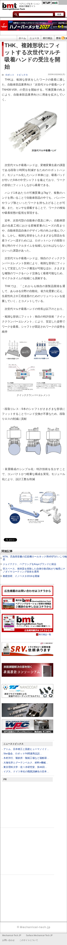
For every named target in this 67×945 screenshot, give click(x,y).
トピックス (22, 75)
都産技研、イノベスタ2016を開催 (21, 576)
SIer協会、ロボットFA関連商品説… (22, 753)
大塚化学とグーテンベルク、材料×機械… (25, 762)
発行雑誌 (47, 38)
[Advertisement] (27, 804)
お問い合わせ (8, 940)
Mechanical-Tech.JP (11, 935)
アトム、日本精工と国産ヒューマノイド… (26, 749)
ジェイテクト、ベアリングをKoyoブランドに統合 (29, 564)
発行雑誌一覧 (45, 634)
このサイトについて (28, 940)
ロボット (9, 75)
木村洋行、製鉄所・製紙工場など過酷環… (26, 758)
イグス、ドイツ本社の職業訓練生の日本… (26, 771)
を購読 (63, 38)
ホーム (22, 38)
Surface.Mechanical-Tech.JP (39, 935)
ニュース (34, 38)
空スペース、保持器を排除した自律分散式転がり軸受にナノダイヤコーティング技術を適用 (34, 570)
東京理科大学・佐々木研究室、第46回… (25, 767)
